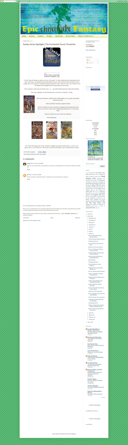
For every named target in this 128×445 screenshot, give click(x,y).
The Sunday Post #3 (93, 262)
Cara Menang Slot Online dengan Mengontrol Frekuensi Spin (94, 364)
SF (28, 174)
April (90, 313)
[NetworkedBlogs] (95, 87)
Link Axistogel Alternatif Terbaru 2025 (96, 387)
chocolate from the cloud (91, 180)
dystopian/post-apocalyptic (92, 183)
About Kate (59, 36)
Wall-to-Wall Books (92, 356)
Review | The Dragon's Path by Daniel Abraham (96, 249)
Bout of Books (92, 260)
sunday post (100, 198)
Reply (28, 169)
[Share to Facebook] (44, 152)
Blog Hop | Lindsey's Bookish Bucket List (96, 268)
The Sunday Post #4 (93, 241)
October (91, 222)
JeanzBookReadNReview (94, 329)
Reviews (32, 36)
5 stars (90, 174)
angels (87, 176)
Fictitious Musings (92, 379)
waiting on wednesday (98, 204)
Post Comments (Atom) (35, 220)
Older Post (77, 218)
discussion (95, 182)
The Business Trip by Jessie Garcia (95, 394)
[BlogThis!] (40, 152)
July (90, 229)
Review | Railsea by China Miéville (95, 264)
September (91, 225)
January (91, 319)
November (91, 220)
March (90, 315)
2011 (89, 322)
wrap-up (95, 206)
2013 (89, 214)
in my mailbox (98, 188)
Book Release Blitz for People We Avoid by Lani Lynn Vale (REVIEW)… (95, 374)
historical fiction (89, 188)
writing (101, 206)
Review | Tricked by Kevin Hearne (97, 271)
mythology (102, 191)
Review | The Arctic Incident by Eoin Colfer (96, 309)
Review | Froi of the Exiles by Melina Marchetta (95, 257)
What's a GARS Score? (85, 36)
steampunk (92, 198)
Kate (29, 152)
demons (89, 182)
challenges (99, 178)
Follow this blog (95, 89)
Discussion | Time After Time (95, 291)
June (90, 231)
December (91, 218)
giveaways (101, 186)
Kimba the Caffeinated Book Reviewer (95, 391)
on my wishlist (95, 193)
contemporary (101, 180)
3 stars (96, 172)
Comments (90, 62)
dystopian (101, 182)
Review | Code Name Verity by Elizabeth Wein (96, 274)
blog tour (97, 176)
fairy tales (88, 185)
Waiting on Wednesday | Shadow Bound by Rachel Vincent (96, 305)
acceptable (96, 174)
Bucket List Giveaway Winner (96, 247)
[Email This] (39, 152)
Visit (92, 410)
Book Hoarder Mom (93, 344)
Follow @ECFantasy (91, 50)
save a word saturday (91, 196)
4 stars (103, 172)
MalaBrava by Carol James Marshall (95, 352)
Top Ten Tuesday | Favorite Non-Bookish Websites (96, 253)
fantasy (28, 154)
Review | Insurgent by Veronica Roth (96, 244)
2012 (89, 216)
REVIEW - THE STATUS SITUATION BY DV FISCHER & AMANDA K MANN (95, 332)
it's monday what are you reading (95, 189)
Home (24, 36)
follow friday (102, 185)
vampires (88, 204)
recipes (103, 194)
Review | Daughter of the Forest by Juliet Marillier (97, 294)
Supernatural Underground (94, 337)
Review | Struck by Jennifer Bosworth (95, 284)
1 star (87, 172)
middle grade (33, 154)
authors (91, 176)
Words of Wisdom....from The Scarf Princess (95, 370)
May (90, 233)
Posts (89, 60)
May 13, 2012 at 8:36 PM (37, 163)
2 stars (90, 172)
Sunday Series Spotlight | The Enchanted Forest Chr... (95, 281)
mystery (96, 191)
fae (102, 183)
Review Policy (70, 36)
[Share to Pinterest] (45, 152)
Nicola (28, 163)
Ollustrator (63, 434)
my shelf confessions (92, 363)
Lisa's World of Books (93, 350)
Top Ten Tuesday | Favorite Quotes (97, 297)
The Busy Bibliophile (93, 386)
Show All (103, 397)
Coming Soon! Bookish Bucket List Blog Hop (96, 300)
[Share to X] (42, 152)
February (91, 317)
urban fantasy (97, 203)
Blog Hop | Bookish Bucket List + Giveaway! (97, 277)
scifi (99, 196)
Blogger (74, 434)
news (89, 193)
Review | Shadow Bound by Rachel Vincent (95, 236)
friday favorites (92, 186)
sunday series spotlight (41, 154)
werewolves (88, 206)
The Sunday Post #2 (93, 303)
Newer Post (26, 218)
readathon (95, 194)
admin (101, 174)
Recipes (49, 36)
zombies (96, 207)
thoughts (98, 201)
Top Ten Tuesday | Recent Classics (97, 239)
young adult (89, 207)
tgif (93, 201)
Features (41, 36)
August (91, 227)
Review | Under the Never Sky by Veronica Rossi (96, 288)
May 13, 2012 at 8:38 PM (35, 174)
